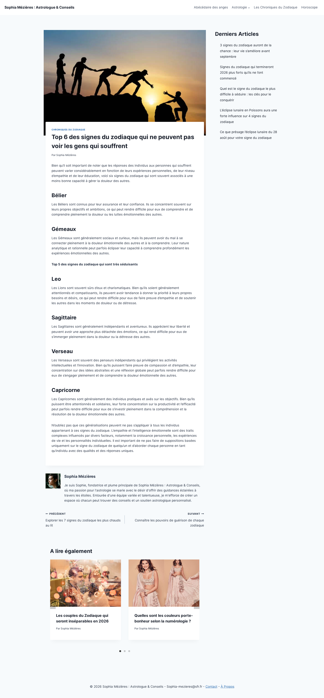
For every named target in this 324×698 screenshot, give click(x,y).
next (197, 604)
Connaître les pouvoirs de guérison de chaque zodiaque (169, 519)
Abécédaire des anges (211, 7)
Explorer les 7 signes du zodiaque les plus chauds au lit (83, 519)
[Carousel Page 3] (129, 651)
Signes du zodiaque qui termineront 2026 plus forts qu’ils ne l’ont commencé (247, 72)
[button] (249, 7)
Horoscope (309, 7)
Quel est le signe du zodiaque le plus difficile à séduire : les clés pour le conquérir (247, 94)
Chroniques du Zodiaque (68, 129)
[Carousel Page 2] (124, 651)
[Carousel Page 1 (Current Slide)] (120, 651)
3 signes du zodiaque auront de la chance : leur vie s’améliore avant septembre (246, 50)
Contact (211, 686)
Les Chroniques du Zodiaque (275, 7)
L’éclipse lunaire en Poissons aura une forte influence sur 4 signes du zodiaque (248, 116)
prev (53, 604)
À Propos (227, 686)
